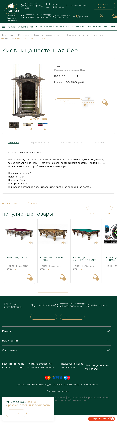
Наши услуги (10, 340)
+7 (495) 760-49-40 (80, 5)
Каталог (12, 26)
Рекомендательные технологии (97, 367)
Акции (75, 26)
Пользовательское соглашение (72, 365)
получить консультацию (67, 102)
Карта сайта (21, 365)
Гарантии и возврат (9, 365)
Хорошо (16, 413)
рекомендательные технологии (29, 405)
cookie (31, 402)
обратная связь (72, 317)
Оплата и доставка (91, 26)
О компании (25, 26)
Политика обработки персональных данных (40, 365)
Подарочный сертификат (54, 26)
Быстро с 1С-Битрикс (100, 418)
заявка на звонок (102, 5)
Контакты (109, 26)
